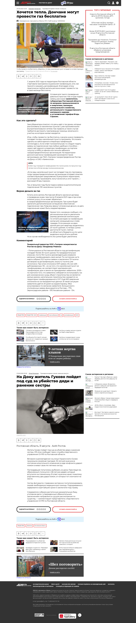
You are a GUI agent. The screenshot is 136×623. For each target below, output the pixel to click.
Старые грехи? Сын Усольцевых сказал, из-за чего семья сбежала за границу (106, 91)
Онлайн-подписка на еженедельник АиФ (92, 584)
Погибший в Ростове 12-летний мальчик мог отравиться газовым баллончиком (37, 338)
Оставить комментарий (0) (68, 299)
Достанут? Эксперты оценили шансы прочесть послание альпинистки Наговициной (107, 413)
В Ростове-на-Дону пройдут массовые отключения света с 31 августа (102, 24)
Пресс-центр (55, 584)
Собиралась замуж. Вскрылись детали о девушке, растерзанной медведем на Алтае (105, 385)
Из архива (54, 71)
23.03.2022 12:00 (22, 8)
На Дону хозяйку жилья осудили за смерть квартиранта (70, 331)
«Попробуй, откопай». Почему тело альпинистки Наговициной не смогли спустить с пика (106, 84)
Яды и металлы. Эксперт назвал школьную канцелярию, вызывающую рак (105, 77)
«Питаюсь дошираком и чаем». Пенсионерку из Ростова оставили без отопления (36, 332)
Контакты (111, 584)
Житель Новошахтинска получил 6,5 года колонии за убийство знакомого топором (70, 542)
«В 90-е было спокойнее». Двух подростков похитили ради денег (106, 406)
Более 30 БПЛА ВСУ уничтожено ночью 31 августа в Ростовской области (102, 33)
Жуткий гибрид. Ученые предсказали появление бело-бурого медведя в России (107, 399)
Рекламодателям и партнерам (43, 586)
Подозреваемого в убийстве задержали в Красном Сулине (36, 541)
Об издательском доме (41, 584)
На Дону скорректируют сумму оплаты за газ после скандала (69, 338)
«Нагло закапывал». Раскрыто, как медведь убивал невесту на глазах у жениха (106, 63)
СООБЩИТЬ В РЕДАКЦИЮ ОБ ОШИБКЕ (67, 586)
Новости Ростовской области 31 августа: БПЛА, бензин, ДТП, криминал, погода (102, 16)
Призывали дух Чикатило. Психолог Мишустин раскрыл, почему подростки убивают (102, 41)
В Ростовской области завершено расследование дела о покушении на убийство (70, 549)
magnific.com (21, 435)
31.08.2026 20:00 (22, 373)
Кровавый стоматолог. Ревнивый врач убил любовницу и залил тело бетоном (37, 549)
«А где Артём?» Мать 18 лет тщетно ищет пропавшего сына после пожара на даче (106, 98)
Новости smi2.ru (24, 367)
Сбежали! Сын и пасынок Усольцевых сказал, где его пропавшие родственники (107, 70)
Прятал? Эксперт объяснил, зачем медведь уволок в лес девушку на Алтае (106, 378)
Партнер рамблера (51, 615)
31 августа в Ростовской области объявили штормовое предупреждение (102, 50)
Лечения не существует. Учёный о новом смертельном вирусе (106, 392)
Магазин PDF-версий (68, 584)
